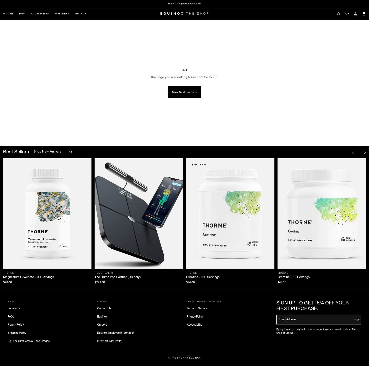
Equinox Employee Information (116, 333)
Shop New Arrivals (47, 151)
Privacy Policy (195, 317)
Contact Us (104, 308)
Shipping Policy (17, 333)
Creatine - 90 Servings (294, 277)
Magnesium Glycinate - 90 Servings (28, 277)
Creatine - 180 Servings (202, 277)
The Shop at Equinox (186, 358)
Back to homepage (184, 92)
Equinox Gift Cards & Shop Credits (29, 341)
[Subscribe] (356, 319)
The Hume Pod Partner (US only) (118, 277)
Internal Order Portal (109, 341)
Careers (102, 325)
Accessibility (194, 325)
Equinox (102, 317)
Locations (14, 308)
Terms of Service (197, 308)
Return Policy (16, 325)
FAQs (11, 317)
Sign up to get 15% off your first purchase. (312, 306)
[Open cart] (364, 14)
